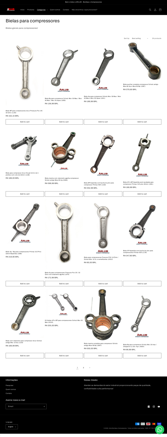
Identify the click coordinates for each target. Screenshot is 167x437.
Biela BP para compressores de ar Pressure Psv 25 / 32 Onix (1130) (24, 112)
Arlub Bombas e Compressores (118, 428)
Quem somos (11, 389)
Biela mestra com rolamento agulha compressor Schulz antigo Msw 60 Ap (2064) (62, 179)
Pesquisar (9, 385)
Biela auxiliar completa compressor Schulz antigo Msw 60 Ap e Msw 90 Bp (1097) (140, 85)
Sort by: (127, 38)
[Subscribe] (43, 406)
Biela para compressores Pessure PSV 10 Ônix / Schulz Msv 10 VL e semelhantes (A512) (101, 258)
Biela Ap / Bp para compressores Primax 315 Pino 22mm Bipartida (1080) (23, 252)
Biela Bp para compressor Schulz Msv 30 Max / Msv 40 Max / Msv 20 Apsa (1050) (63, 99)
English (10, 427)
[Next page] (89, 367)
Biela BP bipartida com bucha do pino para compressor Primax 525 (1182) (99, 184)
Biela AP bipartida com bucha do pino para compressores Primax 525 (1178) (138, 251)
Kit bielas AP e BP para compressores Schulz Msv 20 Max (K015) (64, 321)
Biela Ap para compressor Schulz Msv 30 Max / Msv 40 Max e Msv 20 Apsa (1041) (102, 97)
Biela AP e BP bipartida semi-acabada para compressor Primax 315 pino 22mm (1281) (138, 183)
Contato (9, 393)
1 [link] (77, 368)
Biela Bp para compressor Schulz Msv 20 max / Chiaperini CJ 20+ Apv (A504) (140, 345)
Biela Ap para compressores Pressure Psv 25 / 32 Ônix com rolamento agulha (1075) (62, 273)
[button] (42, 9)
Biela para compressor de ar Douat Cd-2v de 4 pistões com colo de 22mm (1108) (22, 174)
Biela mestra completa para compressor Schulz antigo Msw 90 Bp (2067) (100, 344)
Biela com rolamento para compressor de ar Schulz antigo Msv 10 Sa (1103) (24, 342)
